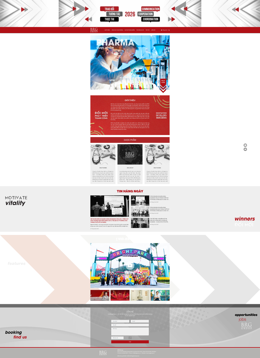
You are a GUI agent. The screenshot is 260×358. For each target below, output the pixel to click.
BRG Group (103, 167)
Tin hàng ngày (130, 191)
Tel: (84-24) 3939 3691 (130, 315)
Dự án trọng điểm (130, 30)
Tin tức (148, 30)
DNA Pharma (130, 167)
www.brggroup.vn (150, 353)
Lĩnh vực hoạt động (117, 30)
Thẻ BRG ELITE (140, 30)
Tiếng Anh (164, 30)
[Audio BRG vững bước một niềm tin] (99, 295)
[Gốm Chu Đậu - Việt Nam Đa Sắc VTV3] (120, 295)
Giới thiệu (107, 30)
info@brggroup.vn (111, 314)
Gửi (130, 342)
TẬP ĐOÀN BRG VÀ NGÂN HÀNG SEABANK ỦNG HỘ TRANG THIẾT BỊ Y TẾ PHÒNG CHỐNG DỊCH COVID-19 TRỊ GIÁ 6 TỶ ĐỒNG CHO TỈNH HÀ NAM (160, 198)
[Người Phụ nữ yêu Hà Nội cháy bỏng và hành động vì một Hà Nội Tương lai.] (140, 295)
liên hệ (153, 30)
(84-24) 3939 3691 (123, 353)
